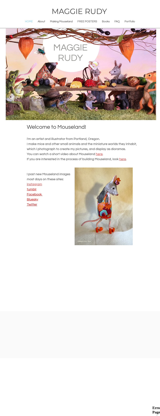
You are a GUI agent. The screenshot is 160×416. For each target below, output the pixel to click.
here (99, 154)
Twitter (32, 204)
